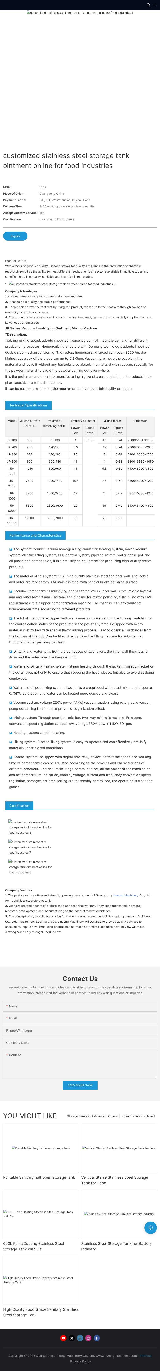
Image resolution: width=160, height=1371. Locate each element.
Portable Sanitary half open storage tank (39, 1177)
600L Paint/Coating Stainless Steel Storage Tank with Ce (33, 1246)
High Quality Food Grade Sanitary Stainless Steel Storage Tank (41, 1312)
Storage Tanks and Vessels (85, 1116)
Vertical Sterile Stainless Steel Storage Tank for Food (114, 1180)
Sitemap (145, 1356)
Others (112, 1116)
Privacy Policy (80, 1361)
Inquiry (15, 236)
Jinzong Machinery (126, 895)
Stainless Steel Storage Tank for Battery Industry (116, 1246)
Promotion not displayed (138, 1116)
